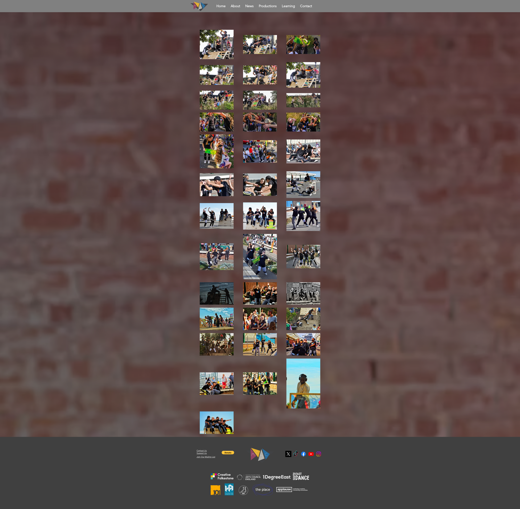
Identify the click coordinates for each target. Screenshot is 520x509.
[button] (228, 452)
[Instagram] (319, 454)
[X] (288, 454)
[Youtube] (311, 454)
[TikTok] (296, 454)
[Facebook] (303, 454)
